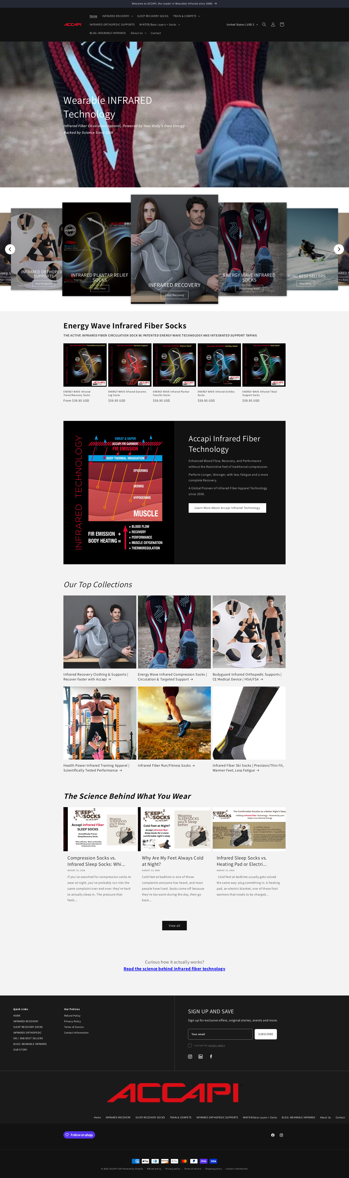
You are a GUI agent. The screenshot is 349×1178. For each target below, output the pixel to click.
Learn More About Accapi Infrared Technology (227, 508)
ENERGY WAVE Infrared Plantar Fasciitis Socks (171, 393)
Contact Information (76, 1032)
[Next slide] (339, 249)
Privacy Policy (72, 1021)
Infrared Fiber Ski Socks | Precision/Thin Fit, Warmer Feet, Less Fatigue (248, 767)
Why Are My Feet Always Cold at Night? (172, 861)
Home (97, 1117)
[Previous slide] (10, 249)
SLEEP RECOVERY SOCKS (28, 1027)
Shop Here (100, 288)
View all (174, 926)
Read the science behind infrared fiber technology (174, 968)
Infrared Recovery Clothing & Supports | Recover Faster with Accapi (95, 676)
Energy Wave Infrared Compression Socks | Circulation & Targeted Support (172, 676)
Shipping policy (213, 1168)
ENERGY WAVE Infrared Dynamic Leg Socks (127, 393)
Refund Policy (72, 1015)
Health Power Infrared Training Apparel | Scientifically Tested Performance (96, 767)
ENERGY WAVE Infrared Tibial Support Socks (259, 393)
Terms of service (192, 1168)
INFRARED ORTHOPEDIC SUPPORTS (217, 1117)
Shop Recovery (174, 295)
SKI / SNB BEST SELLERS (28, 1038)
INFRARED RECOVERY (25, 1021)
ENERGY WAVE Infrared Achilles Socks (216, 393)
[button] (117, 16)
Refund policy (154, 1168)
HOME (16, 1015)
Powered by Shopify (132, 1168)
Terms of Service (74, 1027)
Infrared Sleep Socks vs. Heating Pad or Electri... (242, 861)
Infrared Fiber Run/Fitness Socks (164, 765)
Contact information (237, 1168)
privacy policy (216, 1045)
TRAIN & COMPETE (181, 1117)
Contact (340, 1117)
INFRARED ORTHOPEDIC (27, 1032)
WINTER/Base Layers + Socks (260, 1117)
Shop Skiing (305, 283)
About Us (325, 1117)
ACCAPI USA (115, 1168)
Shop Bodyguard (44, 283)
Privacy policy (172, 1168)
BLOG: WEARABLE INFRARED (30, 1044)
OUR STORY (20, 1049)
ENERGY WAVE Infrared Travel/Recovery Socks (76, 393)
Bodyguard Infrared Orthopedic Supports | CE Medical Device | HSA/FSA (247, 676)
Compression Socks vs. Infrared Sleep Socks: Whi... (96, 861)
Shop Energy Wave (249, 288)
